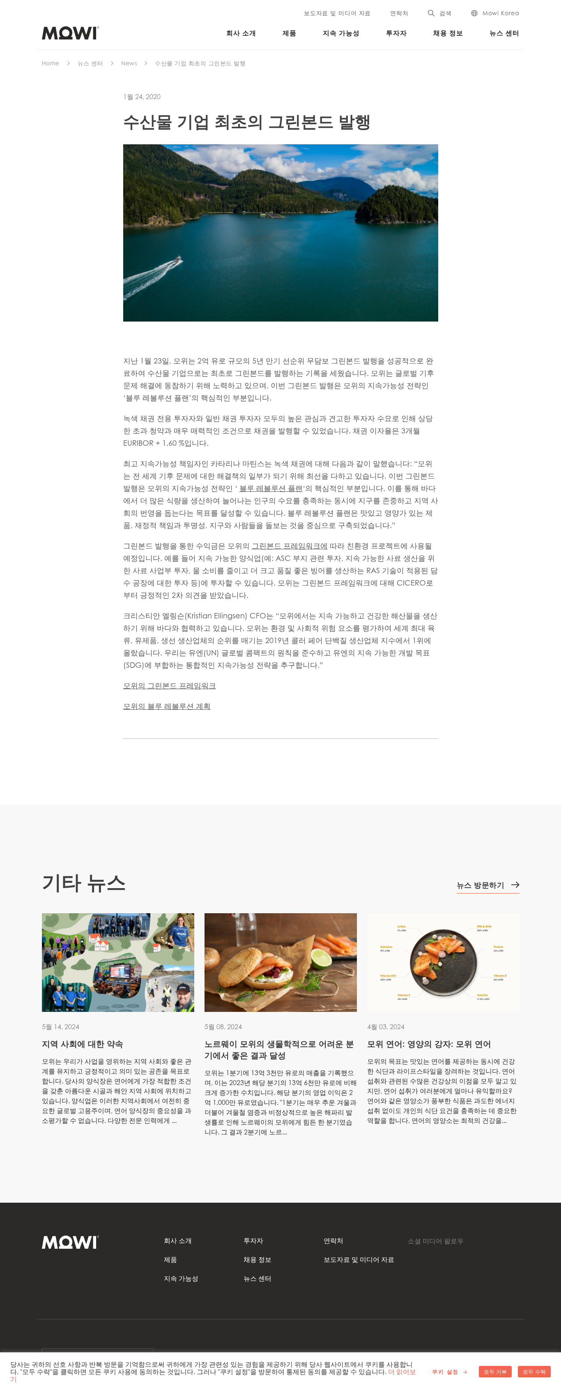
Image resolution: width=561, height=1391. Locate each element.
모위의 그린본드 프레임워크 (169, 685)
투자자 (396, 33)
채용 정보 (448, 33)
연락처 (399, 13)
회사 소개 (241, 33)
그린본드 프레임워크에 (290, 545)
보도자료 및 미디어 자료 (337, 13)
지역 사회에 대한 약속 (82, 1044)
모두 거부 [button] (495, 1371)
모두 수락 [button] (534, 1371)
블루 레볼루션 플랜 (271, 488)
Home (51, 63)
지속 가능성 (341, 33)
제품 (290, 33)
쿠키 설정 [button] (445, 1371)
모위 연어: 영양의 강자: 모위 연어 (429, 1044)
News (129, 63)
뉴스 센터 (505, 33)
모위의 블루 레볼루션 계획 (167, 706)
